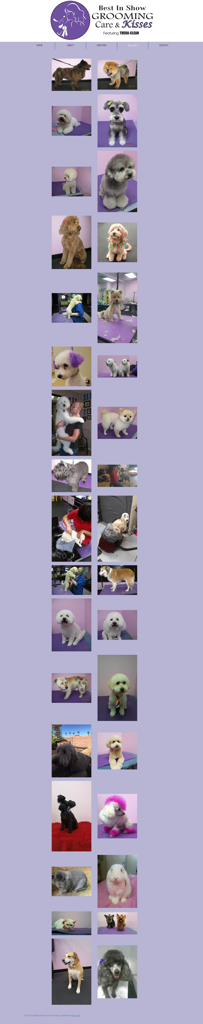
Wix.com (76, 1015)
